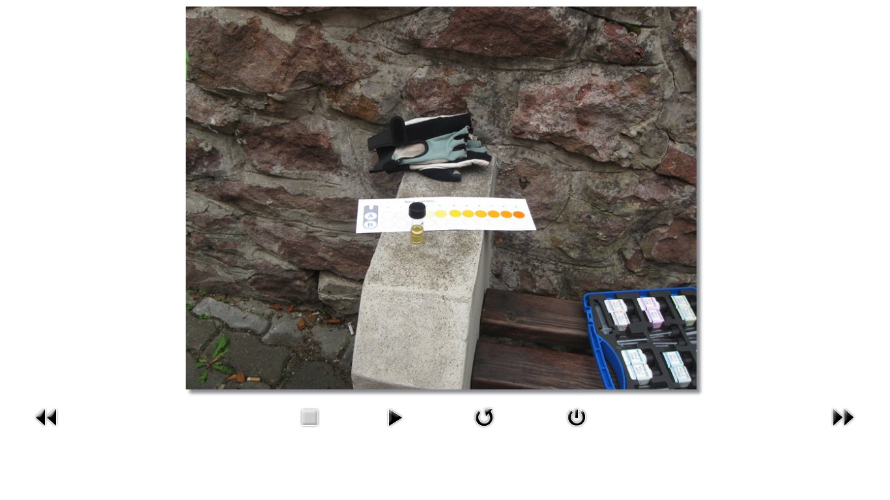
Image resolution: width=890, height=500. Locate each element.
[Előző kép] (47, 429)
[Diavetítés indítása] (394, 429)
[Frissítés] (484, 429)
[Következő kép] (843, 429)
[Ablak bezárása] (577, 429)
